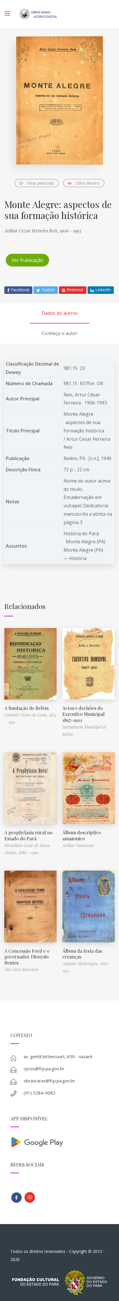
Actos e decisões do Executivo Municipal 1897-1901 (83, 714)
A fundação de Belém (26, 708)
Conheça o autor (60, 333)
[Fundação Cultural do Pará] (30, 1197)
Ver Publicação (27, 260)
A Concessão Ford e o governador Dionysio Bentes (26, 957)
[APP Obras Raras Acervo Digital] (59, 1141)
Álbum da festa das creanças (82, 954)
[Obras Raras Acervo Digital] (38, 14)
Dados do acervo (60, 313)
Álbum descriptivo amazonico (81, 835)
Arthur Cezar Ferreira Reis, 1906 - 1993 (42, 231)
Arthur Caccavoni (77, 845)
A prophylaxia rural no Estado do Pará (28, 835)
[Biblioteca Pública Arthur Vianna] (16, 1197)
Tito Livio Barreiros (21, 969)
